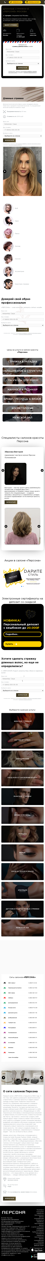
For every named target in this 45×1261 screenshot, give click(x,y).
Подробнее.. (11, 634)
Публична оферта (38, 1232)
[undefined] (4, 171)
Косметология (22, 408)
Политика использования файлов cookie (39, 1244)
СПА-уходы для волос (22, 380)
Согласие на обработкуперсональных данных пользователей (39, 1237)
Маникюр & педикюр (22, 390)
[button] (21, 586)
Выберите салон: (10, 60)
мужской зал (22, 418)
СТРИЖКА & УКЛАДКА (22, 362)
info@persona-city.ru (7, 1255)
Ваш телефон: (10, 55)
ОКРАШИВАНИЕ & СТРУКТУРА (22, 371)
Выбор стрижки (11, 25)
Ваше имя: (9, 49)
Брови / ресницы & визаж (22, 399)
